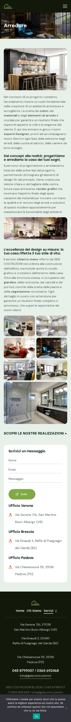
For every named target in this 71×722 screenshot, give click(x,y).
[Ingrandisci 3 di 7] (30, 342)
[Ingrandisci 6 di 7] (62, 365)
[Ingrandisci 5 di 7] (30, 365)
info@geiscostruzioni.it (35, 676)
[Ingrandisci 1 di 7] (30, 320)
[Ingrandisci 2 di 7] (62, 320)
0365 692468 (48, 671)
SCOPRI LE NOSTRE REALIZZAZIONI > (35, 433)
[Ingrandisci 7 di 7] (62, 387)
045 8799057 (23, 671)
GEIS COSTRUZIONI (18, 687)
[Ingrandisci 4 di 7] (62, 342)
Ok (36, 716)
